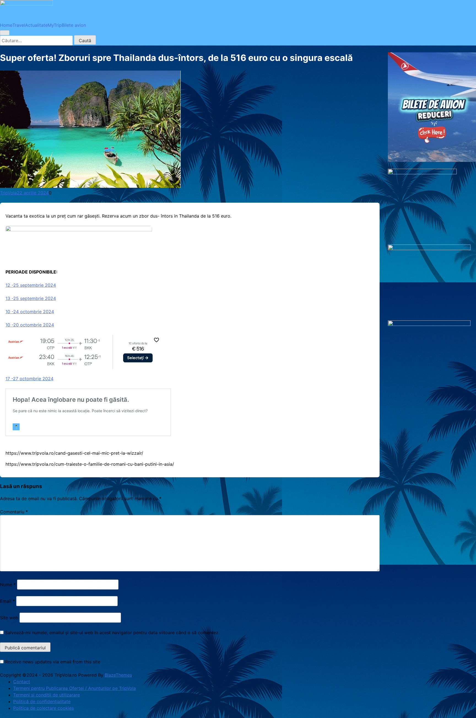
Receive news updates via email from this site (52, 662)
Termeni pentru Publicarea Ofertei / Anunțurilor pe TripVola (74, 688)
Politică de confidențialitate (42, 701)
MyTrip (55, 25)
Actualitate (36, 25)
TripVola (8, 192)
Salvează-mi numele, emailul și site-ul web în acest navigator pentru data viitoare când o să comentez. (112, 632)
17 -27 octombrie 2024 (29, 378)
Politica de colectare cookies (43, 708)
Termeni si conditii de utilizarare (46, 695)
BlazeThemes (118, 675)
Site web (9, 617)
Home (6, 25)
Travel (18, 25)
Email (7, 601)
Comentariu (14, 512)
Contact (21, 681)
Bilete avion (74, 25)
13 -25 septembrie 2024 (31, 298)
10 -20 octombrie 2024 (30, 325)
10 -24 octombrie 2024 (30, 311)
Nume (8, 584)
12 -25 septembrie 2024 (31, 285)
